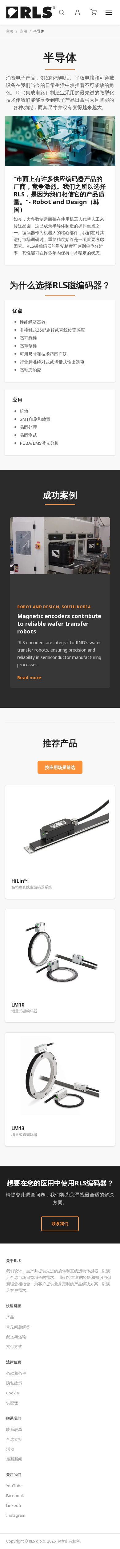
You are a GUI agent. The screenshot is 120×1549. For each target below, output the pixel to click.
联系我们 (60, 1223)
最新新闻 (14, 1459)
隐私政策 (14, 1383)
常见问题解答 (18, 1327)
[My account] (77, 12)
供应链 (12, 1402)
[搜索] (61, 12)
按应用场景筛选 (60, 767)
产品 (10, 1317)
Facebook (15, 1495)
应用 (23, 31)
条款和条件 (16, 1373)
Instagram (15, 1515)
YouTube (14, 1485)
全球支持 (14, 1439)
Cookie (12, 1393)
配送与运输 (16, 1336)
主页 (10, 31)
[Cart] (93, 12)
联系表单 (14, 1429)
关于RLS (13, 1260)
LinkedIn (14, 1505)
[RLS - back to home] (30, 12)
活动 (10, 1449)
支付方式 (14, 1346)
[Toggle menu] (109, 12)
